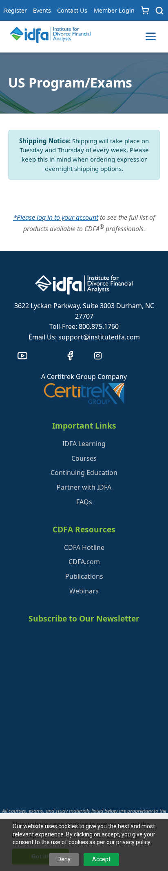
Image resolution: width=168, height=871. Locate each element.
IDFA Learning (84, 443)
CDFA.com (84, 561)
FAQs (84, 501)
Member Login (114, 10)
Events (42, 10)
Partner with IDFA (84, 487)
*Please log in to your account (55, 217)
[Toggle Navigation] (150, 36)
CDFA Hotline (84, 547)
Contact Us (72, 10)
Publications (84, 576)
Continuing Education (84, 472)
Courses (84, 458)
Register (15, 10)
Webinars (84, 591)
